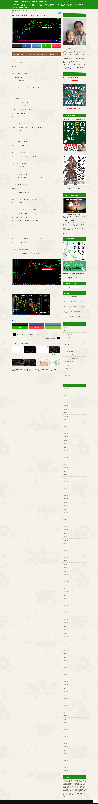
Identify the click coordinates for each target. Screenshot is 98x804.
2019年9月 (66, 674)
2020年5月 (66, 646)
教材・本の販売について (79, 4)
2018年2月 (66, 739)
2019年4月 (66, 691)
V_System (66, 344)
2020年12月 (66, 622)
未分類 (66, 372)
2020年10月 (66, 629)
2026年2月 (66, 409)
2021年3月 (66, 612)
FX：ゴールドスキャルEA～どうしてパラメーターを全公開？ (74, 302)
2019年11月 (66, 667)
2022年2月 (66, 574)
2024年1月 (66, 495)
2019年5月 (66, 688)
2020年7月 (66, 640)
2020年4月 (66, 650)
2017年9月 (66, 757)
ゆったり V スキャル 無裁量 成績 (71, 358)
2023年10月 (66, 505)
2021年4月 (66, 609)
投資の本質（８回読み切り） (49, 5)
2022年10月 (66, 547)
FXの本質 (66, 330)
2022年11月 (66, 543)
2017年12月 (66, 746)
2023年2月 (66, 533)
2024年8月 (66, 471)
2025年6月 (66, 436)
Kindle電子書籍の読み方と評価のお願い (21, 7)
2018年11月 (66, 708)
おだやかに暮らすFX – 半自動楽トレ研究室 (29, 1)
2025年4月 (66, 443)
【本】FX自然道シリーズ (70, 348)
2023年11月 (66, 502)
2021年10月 (66, 588)
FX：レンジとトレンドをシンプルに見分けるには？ (73, 317)
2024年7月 (66, 474)
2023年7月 (66, 516)
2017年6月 (66, 767)
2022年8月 (66, 554)
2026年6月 (66, 395)
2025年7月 (66, 433)
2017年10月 (66, 753)
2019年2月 (66, 698)
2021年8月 (66, 595)
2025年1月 (66, 454)
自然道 (66, 378)
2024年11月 (66, 461)
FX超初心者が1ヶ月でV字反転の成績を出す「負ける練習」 (74, 312)
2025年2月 (66, 450)
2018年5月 (66, 729)
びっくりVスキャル (68, 354)
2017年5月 (66, 770)
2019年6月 (66, 684)
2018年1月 (66, 743)
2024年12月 (66, 457)
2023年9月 (66, 509)
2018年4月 (66, 733)
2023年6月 (66, 519)
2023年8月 (66, 512)
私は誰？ (40, 5)
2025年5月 (66, 440)
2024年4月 (66, 485)
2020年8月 (66, 636)
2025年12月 (66, 416)
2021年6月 (66, 602)
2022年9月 (66, 550)
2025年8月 (66, 430)
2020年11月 (66, 626)
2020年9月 (66, 633)
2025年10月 (66, 423)
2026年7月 (66, 392)
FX (14, 320)
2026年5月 (66, 399)
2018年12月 (66, 705)
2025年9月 (66, 426)
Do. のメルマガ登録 (61, 5)
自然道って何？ (24, 5)
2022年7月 (66, 557)
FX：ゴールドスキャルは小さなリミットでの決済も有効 (74, 307)
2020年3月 (66, 653)
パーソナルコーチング (69, 368)
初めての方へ (16, 5)
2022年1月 (66, 578)
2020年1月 (66, 660)
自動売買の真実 (67, 375)
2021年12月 (66, 581)
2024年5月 (66, 481)
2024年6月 (66, 478)
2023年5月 (66, 522)
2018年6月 (66, 726)
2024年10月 (66, 464)
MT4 (65, 341)
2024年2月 (66, 492)
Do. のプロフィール (33, 5)
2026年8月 (66, 388)
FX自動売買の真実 (68, 334)
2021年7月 (66, 598)
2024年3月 (66, 488)
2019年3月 (66, 695)
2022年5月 (66, 564)
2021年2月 (66, 616)
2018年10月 (66, 712)
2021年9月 (66, 591)
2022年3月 (66, 571)
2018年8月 (66, 719)
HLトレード (67, 337)
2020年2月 (66, 657)
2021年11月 (66, 584)
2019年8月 (66, 677)
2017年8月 (66, 760)
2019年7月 (66, 681)
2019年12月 (66, 664)
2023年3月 (66, 529)
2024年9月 (66, 467)
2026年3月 (66, 405)
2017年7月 (66, 764)
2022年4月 (66, 567)
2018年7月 (66, 722)
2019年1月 (66, 702)
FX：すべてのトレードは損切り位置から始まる (73, 297)
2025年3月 (66, 447)
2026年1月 (66, 412)
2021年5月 (66, 605)
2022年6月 (66, 560)
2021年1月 (66, 619)
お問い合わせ (69, 5)
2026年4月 (66, 402)
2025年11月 (66, 419)
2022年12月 (66, 540)
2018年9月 (66, 715)
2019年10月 (66, 671)
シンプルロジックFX (69, 361)
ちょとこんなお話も (68, 351)
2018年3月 (66, 736)
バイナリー (66, 365)
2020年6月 (66, 643)
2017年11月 (66, 750)
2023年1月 (66, 536)
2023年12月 (66, 498)
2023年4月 (66, 526)
